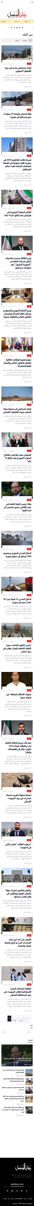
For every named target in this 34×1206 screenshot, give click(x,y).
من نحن (25, 1198)
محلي (29, 64)
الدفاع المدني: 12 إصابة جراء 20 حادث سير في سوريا (17, 601)
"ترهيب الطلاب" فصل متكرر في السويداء (18, 846)
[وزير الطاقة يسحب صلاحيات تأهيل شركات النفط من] (29, 1113)
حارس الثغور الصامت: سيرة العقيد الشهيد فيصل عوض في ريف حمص (17, 649)
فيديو (12, 1198)
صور (9, 1198)
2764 (14, 1020)
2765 (20, 1020)
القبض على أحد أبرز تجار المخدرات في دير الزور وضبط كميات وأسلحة (18, 943)
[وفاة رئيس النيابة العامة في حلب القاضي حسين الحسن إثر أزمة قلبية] (17, 1066)
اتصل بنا (5, 1198)
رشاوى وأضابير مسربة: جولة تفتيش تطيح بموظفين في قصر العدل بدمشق (18, 894)
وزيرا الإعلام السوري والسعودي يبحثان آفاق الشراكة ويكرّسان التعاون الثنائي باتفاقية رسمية (17, 314)
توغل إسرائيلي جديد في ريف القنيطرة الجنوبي (18, 70)
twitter (4, 64)
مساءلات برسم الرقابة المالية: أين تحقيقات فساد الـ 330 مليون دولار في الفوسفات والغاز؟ (18, 748)
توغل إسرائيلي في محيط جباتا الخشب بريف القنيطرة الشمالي (17, 411)
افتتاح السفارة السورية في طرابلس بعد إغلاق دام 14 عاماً (18, 214)
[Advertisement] (17, 1138)
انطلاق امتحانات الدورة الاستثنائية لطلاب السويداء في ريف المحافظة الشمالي (17, 992)
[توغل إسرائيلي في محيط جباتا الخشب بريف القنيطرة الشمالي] (29, 1076)
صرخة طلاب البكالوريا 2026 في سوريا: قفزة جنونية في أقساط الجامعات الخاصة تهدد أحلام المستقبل (17, 165)
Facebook (10, 64)
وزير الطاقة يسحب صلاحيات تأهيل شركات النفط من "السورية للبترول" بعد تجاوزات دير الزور (18, 263)
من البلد (17, 40)
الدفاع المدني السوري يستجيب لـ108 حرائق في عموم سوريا (17, 555)
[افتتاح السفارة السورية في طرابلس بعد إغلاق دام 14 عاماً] (29, 1093)
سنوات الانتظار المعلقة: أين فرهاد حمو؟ (18, 696)
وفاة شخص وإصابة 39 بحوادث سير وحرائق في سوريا (17, 116)
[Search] (3, 1032)
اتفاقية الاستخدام (18, 1198)
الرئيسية (25, 40)
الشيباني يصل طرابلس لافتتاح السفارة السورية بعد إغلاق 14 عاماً (17, 458)
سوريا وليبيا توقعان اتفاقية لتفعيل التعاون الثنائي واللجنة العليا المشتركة (17, 363)
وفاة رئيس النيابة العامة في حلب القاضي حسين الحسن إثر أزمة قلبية (17, 507)
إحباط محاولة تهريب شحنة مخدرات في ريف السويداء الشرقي (18, 799)
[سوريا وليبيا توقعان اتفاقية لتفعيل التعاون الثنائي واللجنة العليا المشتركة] (29, 1084)
